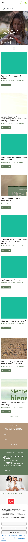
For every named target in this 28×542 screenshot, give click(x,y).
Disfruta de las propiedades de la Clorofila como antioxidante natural (14, 241)
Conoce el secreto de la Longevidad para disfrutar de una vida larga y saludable (14, 119)
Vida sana (11, 38)
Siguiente (16, 416)
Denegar (14, 528)
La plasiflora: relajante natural (12, 280)
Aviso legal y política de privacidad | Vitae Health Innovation (13, 537)
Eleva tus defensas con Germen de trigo (13, 77)
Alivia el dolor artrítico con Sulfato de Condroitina (14, 159)
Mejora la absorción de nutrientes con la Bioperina (14, 404)
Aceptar (14, 524)
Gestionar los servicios (13, 520)
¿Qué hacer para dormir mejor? (13, 321)
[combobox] (14, 9)
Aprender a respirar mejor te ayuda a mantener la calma (12, 363)
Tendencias (5, 38)
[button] (2, 2)
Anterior (12, 416)
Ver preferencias (14, 532)
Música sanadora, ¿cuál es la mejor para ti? (12, 199)
